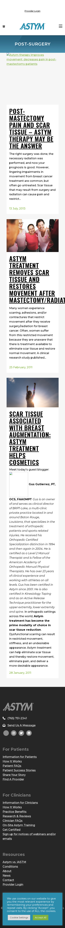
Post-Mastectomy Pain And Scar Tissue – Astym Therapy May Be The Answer (31, 128)
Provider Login (32, 11)
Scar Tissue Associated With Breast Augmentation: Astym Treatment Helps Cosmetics (30, 438)
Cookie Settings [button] (19, 917)
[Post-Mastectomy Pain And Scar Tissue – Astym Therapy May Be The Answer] (33, 79)
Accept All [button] (40, 917)
